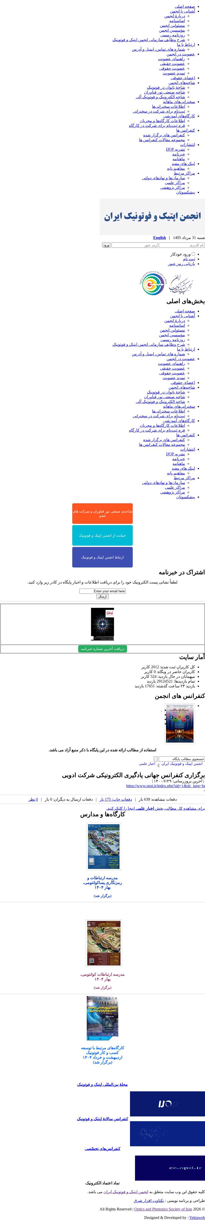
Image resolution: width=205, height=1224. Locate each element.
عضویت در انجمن (180, 54)
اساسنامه (177, 21)
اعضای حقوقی (183, 78)
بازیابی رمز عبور (181, 264)
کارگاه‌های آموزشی (179, 116)
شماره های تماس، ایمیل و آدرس (158, 49)
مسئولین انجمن (172, 25)
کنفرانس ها (185, 130)
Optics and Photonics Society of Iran (163, 1209)
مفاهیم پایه (176, 168)
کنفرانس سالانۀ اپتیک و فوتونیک (102, 1119)
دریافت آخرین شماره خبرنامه (102, 649)
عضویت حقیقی (172, 63)
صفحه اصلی (185, 6)
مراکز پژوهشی (172, 187)
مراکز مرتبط (184, 173)
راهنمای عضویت (171, 59)
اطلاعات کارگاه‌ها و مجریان (162, 121)
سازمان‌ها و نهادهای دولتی (163, 178)
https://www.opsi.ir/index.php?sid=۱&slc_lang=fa (165, 786)
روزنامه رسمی (172, 35)
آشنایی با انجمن (182, 11)
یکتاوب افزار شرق (149, 1200)
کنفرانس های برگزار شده (164, 135)
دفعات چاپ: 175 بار (116, 799)
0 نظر (33, 799)
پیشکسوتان (185, 192)
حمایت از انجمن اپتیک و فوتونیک (102, 535)
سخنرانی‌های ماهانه (179, 102)
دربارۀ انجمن (174, 16)
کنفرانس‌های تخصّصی (102, 1149)
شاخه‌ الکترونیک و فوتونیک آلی (160, 97)
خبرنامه (178, 154)
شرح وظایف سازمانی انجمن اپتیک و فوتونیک (148, 40)
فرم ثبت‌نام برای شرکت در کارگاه (157, 125)
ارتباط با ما (186, 44)
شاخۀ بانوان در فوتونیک (166, 87)
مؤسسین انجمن (172, 30)
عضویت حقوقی (172, 68)
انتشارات (187, 144)
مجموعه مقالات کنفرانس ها (162, 140)
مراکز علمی (175, 183)
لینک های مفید (183, 163)
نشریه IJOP (175, 149)
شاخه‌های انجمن (181, 82)
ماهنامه (178, 159)
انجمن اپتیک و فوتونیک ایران (126, 1192)
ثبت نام (189, 259)
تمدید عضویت (174, 73)
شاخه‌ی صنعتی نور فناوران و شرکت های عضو (102, 514)
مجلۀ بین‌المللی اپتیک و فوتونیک (102, 1084)
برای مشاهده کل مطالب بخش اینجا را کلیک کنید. (155, 808)
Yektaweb (197, 1217)
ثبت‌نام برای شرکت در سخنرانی (159, 111)
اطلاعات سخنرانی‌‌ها (168, 106)
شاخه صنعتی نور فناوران (164, 92)
